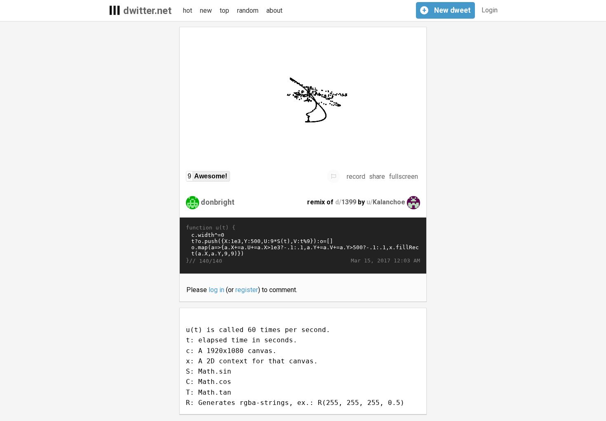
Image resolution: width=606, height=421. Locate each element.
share (377, 176)
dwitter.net (147, 10)
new (206, 10)
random (247, 10)
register (246, 290)
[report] (333, 176)
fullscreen (403, 176)
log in (216, 290)
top (224, 10)
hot (187, 10)
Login (490, 10)
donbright (218, 202)
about (274, 10)
